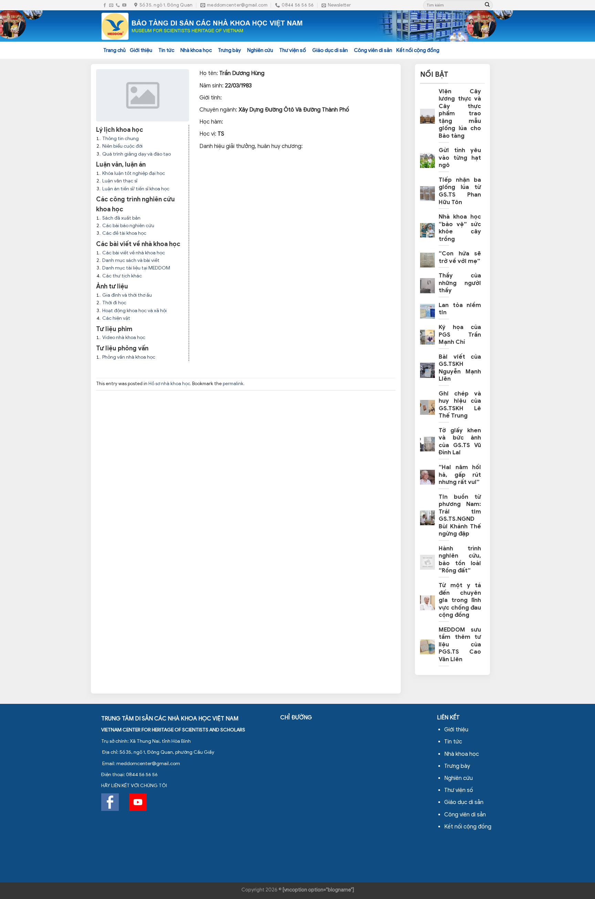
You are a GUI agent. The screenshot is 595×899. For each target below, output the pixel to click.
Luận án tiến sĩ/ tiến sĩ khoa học (135, 189)
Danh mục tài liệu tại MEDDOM (136, 268)
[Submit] (487, 5)
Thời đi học (114, 303)
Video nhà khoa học (123, 337)
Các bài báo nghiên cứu (128, 226)
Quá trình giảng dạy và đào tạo (136, 154)
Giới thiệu (141, 50)
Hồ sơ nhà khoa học (169, 384)
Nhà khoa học (196, 50)
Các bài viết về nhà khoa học (133, 253)
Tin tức (166, 50)
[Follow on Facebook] (105, 5)
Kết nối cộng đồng (417, 50)
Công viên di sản (373, 50)
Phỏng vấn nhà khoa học (128, 357)
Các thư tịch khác (122, 276)
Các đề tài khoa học (124, 233)
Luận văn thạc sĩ (119, 181)
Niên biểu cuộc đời (122, 146)
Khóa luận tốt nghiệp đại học (133, 173)
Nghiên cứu (260, 50)
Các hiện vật (116, 318)
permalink (233, 384)
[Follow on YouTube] (124, 5)
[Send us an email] (111, 5)
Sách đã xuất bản (121, 218)
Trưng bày (229, 50)
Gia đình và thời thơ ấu (127, 295)
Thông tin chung (120, 138)
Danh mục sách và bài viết (130, 260)
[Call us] (118, 5)
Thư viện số (292, 50)
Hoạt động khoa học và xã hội (134, 311)
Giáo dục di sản (330, 50)
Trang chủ (114, 50)
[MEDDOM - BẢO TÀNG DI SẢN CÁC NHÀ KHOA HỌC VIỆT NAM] (202, 26)
